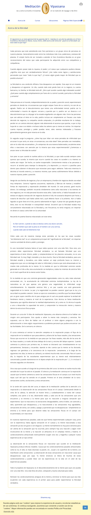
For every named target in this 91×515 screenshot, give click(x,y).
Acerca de (21, 21)
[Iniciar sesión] (81, 4)
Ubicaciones (53, 21)
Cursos (37, 21)
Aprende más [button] (9, 511)
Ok (85, 507)
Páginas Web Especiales (70, 21)
